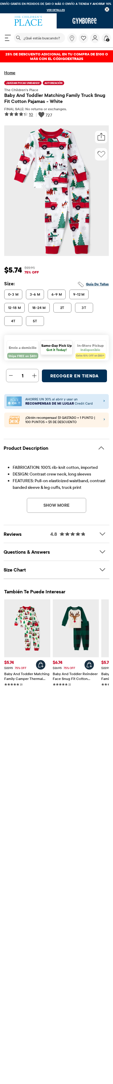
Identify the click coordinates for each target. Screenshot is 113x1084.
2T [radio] (62, 307)
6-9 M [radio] (57, 294)
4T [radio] (13, 321)
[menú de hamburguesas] (8, 38)
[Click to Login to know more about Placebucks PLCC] (104, 420)
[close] (107, 9)
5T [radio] (35, 321)
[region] (56, 6)
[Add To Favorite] (101, 154)
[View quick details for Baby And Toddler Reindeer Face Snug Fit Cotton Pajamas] (89, 665)
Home (9, 72)
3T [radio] (84, 307)
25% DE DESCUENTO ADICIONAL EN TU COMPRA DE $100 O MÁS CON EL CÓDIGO (56, 56)
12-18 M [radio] (14, 307)
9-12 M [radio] (79, 294)
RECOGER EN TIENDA (74, 376)
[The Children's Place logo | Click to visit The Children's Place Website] (28, 20)
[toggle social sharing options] (101, 137)
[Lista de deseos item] (84, 41)
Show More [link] (56, 505)
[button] (83, 38)
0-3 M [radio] (13, 294)
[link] (72, 38)
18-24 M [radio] (39, 307)
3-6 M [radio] (35, 294)
